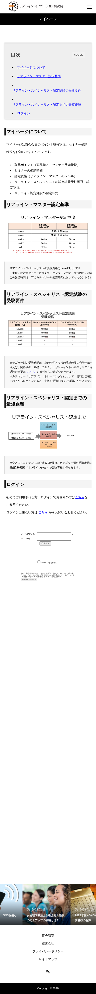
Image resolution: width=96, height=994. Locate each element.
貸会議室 (48, 935)
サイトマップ (48, 959)
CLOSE (78, 55)
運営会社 (48, 943)
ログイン (23, 113)
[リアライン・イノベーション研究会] (35, 6)
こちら (31, 371)
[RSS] (48, 971)
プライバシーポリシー (48, 951)
